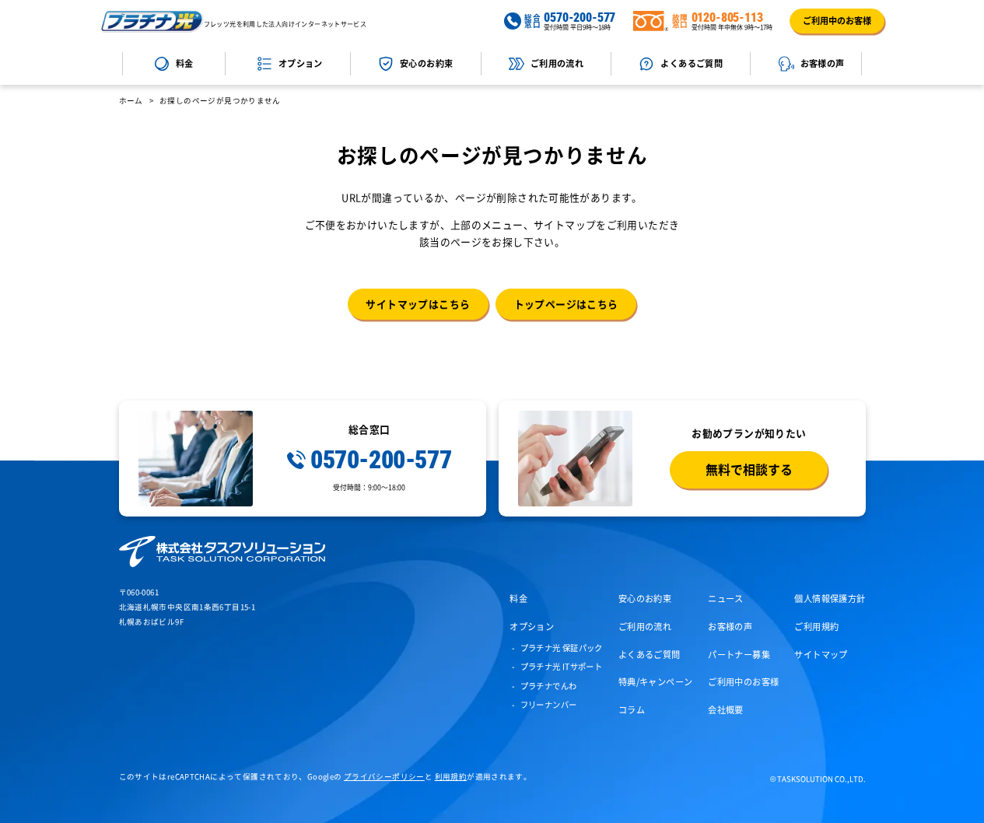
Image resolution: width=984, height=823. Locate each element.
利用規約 (451, 776)
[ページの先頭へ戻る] (962, 801)
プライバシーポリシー (384, 776)
